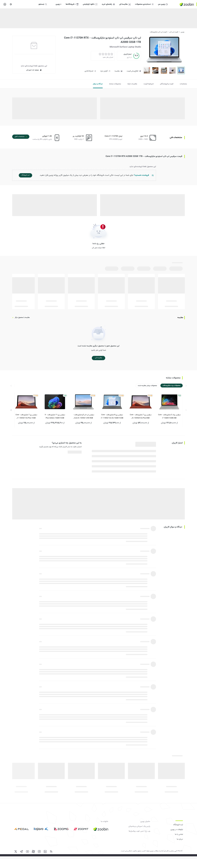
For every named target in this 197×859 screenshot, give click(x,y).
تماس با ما (179, 834)
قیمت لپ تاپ (173, 32)
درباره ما (180, 839)
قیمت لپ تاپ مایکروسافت (158, 32)
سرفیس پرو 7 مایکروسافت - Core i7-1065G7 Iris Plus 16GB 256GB (26, 417)
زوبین (182, 32)
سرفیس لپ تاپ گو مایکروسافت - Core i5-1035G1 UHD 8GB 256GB (83, 417)
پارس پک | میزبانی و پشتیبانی (139, 826)
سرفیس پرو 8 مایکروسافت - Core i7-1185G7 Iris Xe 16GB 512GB (112, 416)
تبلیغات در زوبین (176, 829)
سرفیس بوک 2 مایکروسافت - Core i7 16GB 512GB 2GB (169, 416)
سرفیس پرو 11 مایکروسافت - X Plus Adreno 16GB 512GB (55, 416)
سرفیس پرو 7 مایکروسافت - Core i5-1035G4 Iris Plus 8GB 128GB (140, 417)
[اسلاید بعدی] (11, 410)
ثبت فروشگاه (178, 825)
